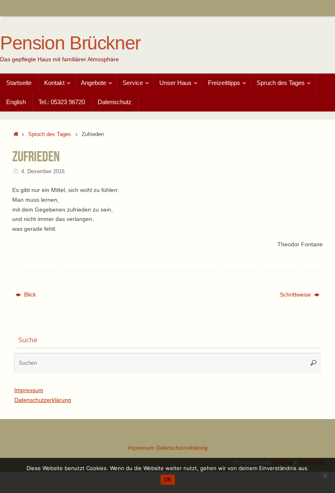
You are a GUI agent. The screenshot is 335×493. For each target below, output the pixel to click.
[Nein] (325, 475)
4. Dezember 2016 (43, 171)
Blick (29, 294)
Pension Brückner (70, 43)
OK (168, 480)
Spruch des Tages (49, 134)
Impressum (28, 390)
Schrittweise (296, 294)
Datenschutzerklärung (42, 400)
